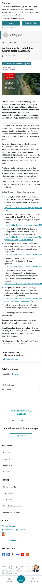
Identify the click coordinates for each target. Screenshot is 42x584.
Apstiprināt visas (31, 23)
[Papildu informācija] (12, 534)
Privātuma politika (9, 487)
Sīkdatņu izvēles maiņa (11, 512)
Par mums (6, 472)
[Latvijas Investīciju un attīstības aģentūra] (22, 37)
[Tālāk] (37, 412)
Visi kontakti (12, 541)
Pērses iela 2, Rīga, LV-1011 (14, 530)
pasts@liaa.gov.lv (10, 526)
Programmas (8, 465)
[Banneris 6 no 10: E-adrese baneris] (21, 412)
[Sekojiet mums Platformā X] (13, 554)
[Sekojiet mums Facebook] (3, 554)
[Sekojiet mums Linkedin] (8, 554)
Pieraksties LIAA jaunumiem (13, 506)
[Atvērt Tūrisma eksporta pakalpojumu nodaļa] (36, 356)
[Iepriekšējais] (5, 412)
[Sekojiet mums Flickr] (17, 554)
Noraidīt (11, 23)
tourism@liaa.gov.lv (13, 359)
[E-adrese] (6, 534)
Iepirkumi (6, 459)
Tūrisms (16, 374)
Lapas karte (7, 499)
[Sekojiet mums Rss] (27, 554)
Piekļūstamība (8, 493)
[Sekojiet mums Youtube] (22, 554)
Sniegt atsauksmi (21, 436)
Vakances (6, 453)
